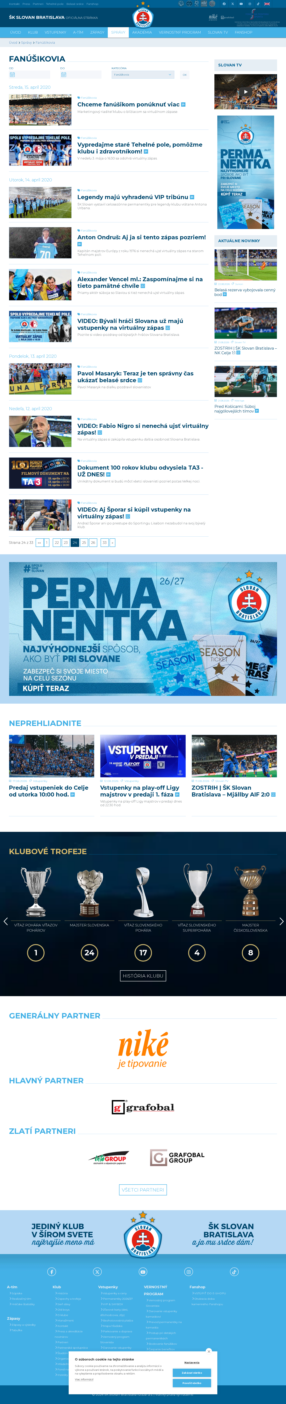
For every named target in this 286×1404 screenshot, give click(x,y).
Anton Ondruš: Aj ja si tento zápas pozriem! (141, 237)
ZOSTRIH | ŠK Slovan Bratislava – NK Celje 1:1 (245, 350)
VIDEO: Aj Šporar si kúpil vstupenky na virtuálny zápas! (134, 513)
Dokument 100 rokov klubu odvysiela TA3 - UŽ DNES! (140, 471)
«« (40, 543)
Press (26, 4)
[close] (209, 1351)
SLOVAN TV (218, 32)
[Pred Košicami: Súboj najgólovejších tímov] (245, 381)
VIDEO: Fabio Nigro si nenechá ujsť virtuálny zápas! (143, 429)
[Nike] (143, 1050)
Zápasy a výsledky (24, 1325)
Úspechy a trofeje (69, 1298)
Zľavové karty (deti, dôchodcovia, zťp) (114, 1312)
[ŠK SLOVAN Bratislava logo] (143, 14)
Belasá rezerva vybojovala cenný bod (244, 292)
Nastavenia (192, 1362)
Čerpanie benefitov (162, 1349)
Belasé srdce (75, 4)
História (62, 1293)
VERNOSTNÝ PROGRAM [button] (180, 32)
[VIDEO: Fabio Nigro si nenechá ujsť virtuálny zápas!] (40, 431)
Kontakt (62, 1326)
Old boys (63, 1309)
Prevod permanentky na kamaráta (164, 1324)
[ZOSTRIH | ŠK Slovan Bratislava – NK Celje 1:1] (245, 323)
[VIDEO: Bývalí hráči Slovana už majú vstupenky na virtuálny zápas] (40, 326)
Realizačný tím (21, 1298)
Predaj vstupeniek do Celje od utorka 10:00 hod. (48, 791)
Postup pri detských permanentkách (161, 1335)
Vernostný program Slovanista (114, 1339)
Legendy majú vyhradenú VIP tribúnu (133, 197)
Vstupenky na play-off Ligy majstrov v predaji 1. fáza (139, 791)
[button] (143, 74)
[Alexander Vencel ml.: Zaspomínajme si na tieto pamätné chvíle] (40, 284)
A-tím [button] (78, 32)
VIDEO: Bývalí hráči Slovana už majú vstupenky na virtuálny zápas (130, 324)
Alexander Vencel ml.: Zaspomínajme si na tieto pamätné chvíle (140, 282)
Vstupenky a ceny (115, 1293)
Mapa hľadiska (112, 1326)
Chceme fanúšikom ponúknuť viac (129, 104)
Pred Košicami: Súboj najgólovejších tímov (234, 408)
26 (93, 543)
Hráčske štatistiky (23, 1304)
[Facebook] (224, 4)
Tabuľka (17, 1330)
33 (105, 543)
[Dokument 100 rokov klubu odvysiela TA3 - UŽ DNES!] (40, 473)
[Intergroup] (108, 1158)
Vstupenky (40, 781)
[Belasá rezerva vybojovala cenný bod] (245, 265)
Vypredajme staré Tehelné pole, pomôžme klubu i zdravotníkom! (139, 148)
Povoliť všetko (192, 1383)
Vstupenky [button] (55, 32)
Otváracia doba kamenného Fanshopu (207, 1301)
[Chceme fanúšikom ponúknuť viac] (40, 110)
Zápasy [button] (97, 32)
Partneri (62, 1342)
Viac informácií (84, 1379)
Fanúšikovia (45, 42)
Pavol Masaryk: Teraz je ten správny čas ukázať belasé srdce (135, 376)
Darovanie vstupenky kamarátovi (115, 1350)
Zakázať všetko (192, 1372)
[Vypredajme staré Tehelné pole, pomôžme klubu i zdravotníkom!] (40, 150)
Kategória (119, 68)
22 (57, 543)
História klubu (143, 976)
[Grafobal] (143, 1107)
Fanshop (92, 4)
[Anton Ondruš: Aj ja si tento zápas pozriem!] (40, 243)
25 (84, 543)
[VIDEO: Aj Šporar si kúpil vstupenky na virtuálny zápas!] (40, 515)
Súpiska (17, 1293)
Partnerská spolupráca (72, 1347)
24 (75, 543)
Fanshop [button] (243, 32)
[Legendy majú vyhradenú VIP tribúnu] (40, 202)
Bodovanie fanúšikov (163, 1344)
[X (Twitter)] (232, 4)
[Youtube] (241, 4)
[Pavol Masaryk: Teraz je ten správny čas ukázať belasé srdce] (40, 379)
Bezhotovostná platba (118, 1320)
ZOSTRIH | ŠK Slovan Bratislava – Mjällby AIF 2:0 (231, 791)
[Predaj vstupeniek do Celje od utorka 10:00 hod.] (51, 756)
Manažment (65, 1320)
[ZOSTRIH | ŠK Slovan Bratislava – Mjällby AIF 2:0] (234, 756)
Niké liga (239, 400)
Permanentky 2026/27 (118, 1298)
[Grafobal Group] (177, 1158)
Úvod (15, 32)
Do (62, 68)
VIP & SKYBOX (113, 1304)
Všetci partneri (143, 1190)
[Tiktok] (258, 4)
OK (185, 74)
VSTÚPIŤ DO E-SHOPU (210, 1293)
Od (11, 68)
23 (66, 543)
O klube (62, 1315)
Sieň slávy (63, 1304)
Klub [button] (33, 32)
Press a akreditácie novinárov (69, 1334)
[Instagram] (250, 4)
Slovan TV (240, 342)
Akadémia (142, 32)
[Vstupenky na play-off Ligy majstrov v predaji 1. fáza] (143, 756)
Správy (118, 32)
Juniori (239, 284)
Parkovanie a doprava (117, 1331)
